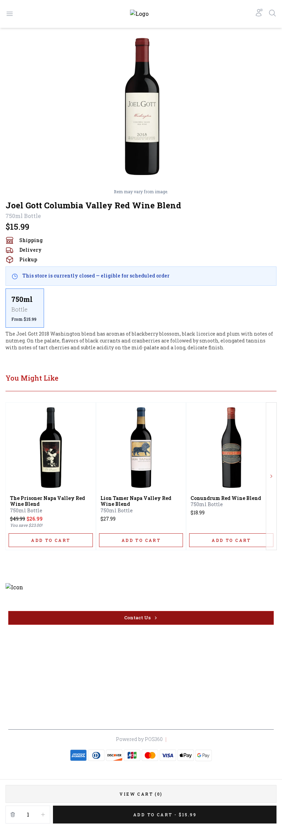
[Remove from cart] (12, 814)
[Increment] (42, 814)
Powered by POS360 (139, 739)
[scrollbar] (141, 308)
